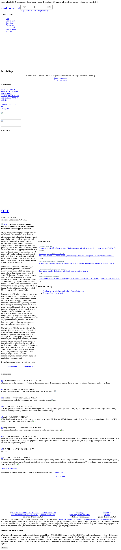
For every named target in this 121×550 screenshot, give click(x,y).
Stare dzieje (10, 23)
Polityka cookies (107, 519)
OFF (5, 211)
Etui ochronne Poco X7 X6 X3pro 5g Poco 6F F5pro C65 (33, 515)
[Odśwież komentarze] (11, 374)
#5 (2, 417)
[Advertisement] (60, 51)
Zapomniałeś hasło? (28, 10)
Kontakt (9, 31)
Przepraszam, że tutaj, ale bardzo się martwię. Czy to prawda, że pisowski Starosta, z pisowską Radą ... (77, 263)
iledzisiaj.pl (10, 8)
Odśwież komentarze (9, 468)
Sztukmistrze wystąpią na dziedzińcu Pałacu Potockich (63, 291)
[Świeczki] (5, 224)
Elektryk (107, 515)
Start (7, 19)
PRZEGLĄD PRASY (9, 98)
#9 (2, 458)
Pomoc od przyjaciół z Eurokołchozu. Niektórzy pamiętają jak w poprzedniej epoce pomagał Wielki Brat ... (79, 248)
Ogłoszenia (10, 25)
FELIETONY (6, 94)
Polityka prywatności (91, 519)
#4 (2, 406)
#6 (2, 428)
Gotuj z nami (10, 21)
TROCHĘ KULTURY (9, 91)
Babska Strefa (11, 29)
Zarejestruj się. (57, 472)
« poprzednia (12, 366)
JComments (60, 476)
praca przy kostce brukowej (79, 515)
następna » (28, 366)
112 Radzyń (10, 27)
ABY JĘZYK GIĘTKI (10, 96)
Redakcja (62, 519)
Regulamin (78, 519)
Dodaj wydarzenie (60, 78)
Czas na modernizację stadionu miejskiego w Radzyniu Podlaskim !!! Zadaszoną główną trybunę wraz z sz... (79, 279)
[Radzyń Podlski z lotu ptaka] (11, 118)
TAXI (3, 106)
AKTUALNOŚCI (8, 89)
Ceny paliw (5, 109)
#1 (2, 381)
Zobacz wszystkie (60, 80)
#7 (2, 436)
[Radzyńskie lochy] (11, 126)
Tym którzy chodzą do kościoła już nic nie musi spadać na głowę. (63, 271)
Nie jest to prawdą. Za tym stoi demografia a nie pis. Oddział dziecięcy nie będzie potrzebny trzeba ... (76, 256)
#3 (2, 398)
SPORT (4, 100)
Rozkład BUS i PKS (8, 104)
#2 (2, 389)
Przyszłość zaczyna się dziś (53, 293)
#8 (2, 449)
